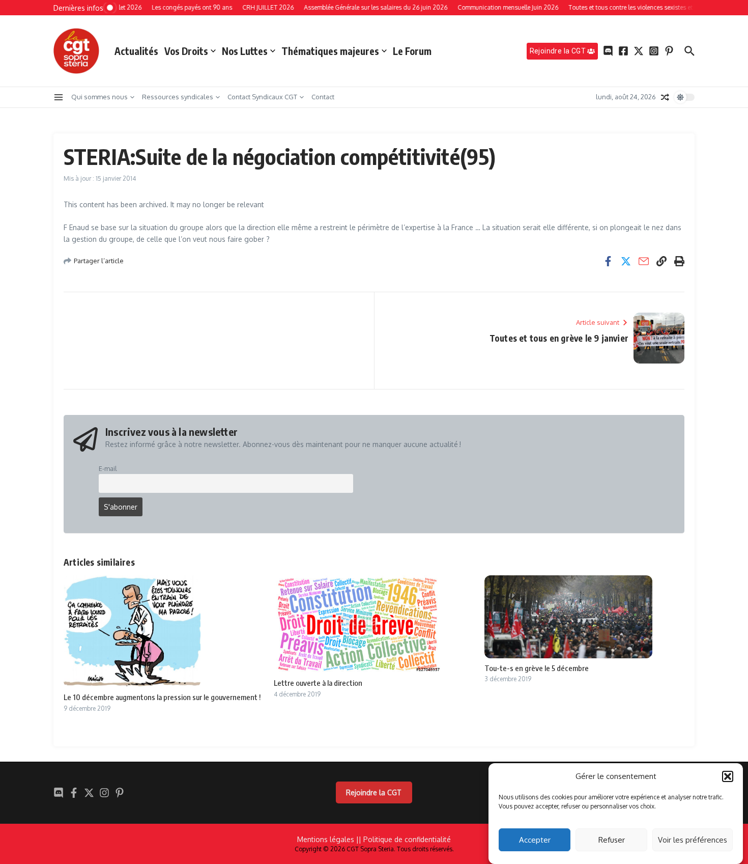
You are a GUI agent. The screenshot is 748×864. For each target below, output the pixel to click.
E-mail (108, 468)
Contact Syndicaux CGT (262, 97)
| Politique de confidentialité (405, 839)
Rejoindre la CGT (373, 792)
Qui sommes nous (99, 97)
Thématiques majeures (330, 51)
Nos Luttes (245, 51)
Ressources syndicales (177, 97)
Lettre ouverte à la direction (318, 682)
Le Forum (412, 51)
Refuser (611, 840)
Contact (322, 97)
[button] (728, 776)
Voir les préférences (692, 840)
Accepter (535, 840)
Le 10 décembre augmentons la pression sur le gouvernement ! (162, 697)
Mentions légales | (328, 839)
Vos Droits (186, 51)
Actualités (136, 51)
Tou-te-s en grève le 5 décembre (536, 668)
